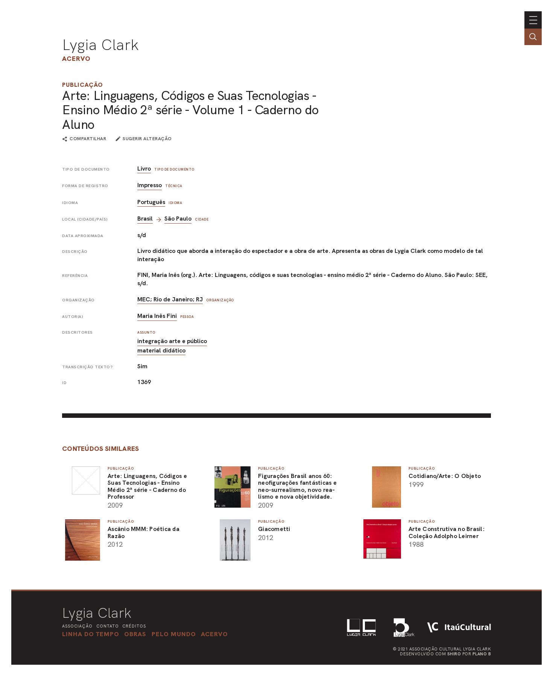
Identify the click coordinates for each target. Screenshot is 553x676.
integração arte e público (172, 341)
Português (151, 202)
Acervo (76, 58)
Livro (144, 168)
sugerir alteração (147, 139)
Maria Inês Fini (157, 316)
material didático (161, 350)
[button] (174, 634)
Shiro (454, 653)
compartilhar (88, 139)
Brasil (145, 218)
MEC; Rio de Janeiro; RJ (170, 299)
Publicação (82, 85)
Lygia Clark (100, 44)
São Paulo (177, 218)
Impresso (149, 185)
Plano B (481, 653)
